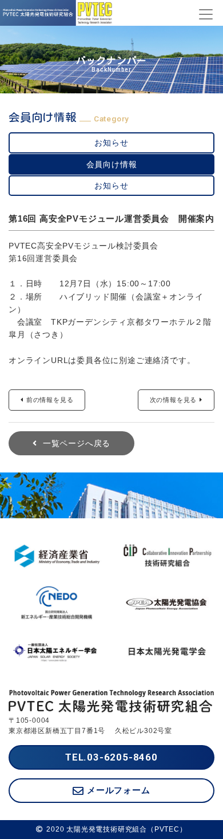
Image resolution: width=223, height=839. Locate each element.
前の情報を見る (50, 399)
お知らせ (111, 142)
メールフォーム (118, 790)
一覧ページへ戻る (76, 443)
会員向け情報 (111, 164)
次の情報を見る (173, 399)
